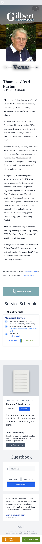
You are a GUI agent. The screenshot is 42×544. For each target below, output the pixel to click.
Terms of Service (27, 534)
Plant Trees (29, 341)
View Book (11, 409)
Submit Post (21, 484)
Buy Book (24, 409)
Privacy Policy (14, 534)
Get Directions (12, 341)
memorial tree (31, 271)
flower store (29, 275)
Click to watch (14, 336)
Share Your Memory (15, 445)
